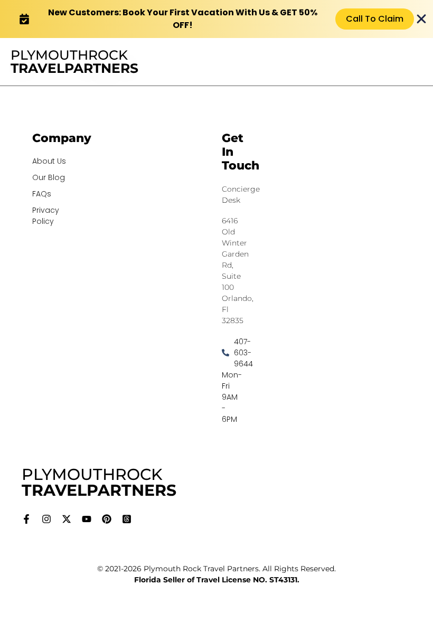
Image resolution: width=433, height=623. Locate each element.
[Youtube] (86, 519)
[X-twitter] (66, 519)
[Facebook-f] (26, 519)
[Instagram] (46, 519)
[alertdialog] (216, 19)
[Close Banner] (421, 19)
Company (61, 138)
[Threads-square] (126, 519)
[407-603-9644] (223, 353)
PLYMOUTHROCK (74, 61)
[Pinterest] (106, 519)
